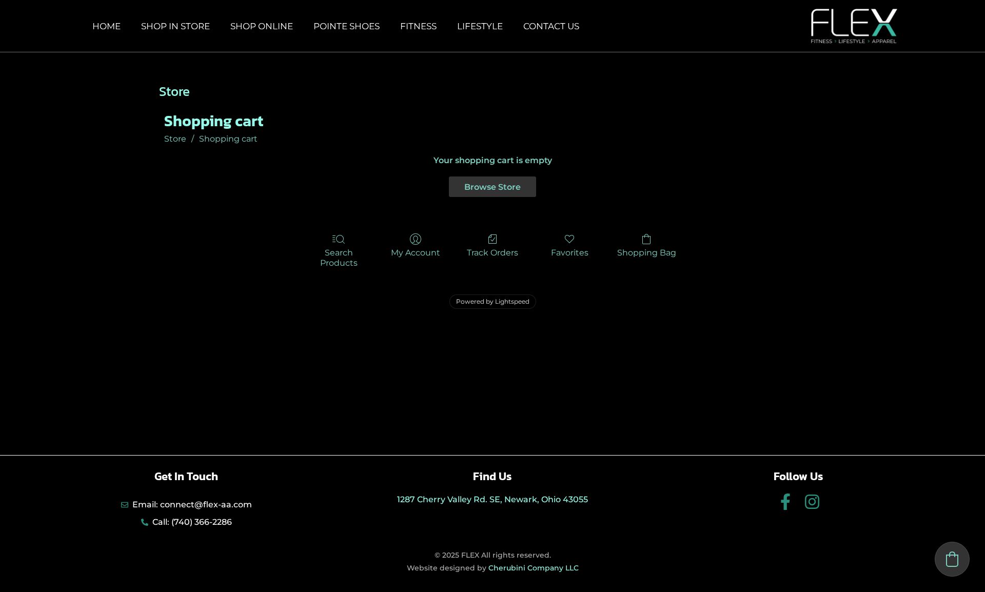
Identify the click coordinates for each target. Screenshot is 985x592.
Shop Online (261, 26)
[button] (952, 559)
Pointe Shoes (346, 26)
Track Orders (492, 253)
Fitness (418, 26)
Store (175, 139)
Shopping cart (228, 139)
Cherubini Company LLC (533, 568)
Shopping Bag (646, 253)
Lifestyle (480, 26)
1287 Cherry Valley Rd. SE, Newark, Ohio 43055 (492, 499)
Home (106, 26)
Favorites (569, 253)
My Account (415, 253)
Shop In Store (175, 26)
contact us (551, 26)
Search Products (339, 257)
